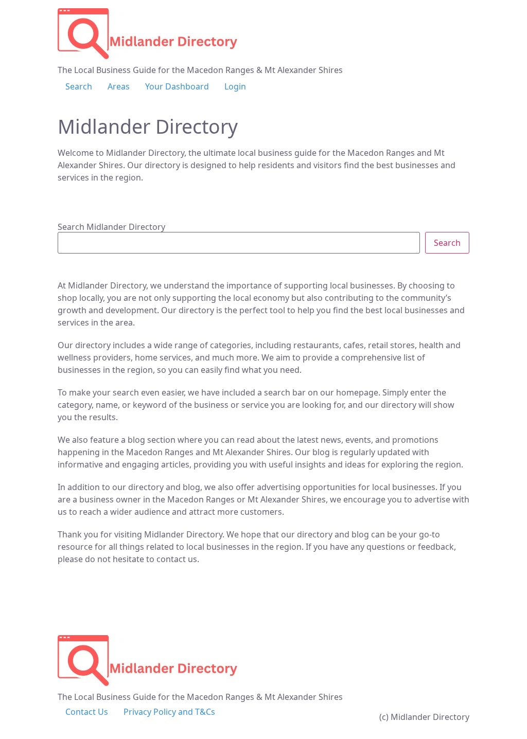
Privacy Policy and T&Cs (169, 711)
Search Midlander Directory (111, 227)
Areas (119, 86)
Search (78, 86)
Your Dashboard (177, 86)
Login (235, 86)
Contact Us (86, 711)
